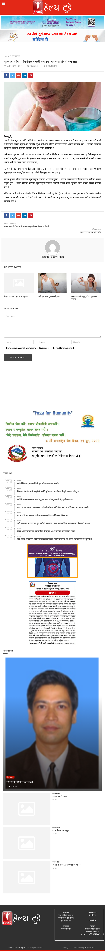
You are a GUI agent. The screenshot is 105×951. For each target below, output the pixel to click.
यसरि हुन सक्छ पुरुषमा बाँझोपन (49, 296)
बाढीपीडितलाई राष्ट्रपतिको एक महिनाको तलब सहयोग (38, 483)
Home (6, 56)
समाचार (19, 480)
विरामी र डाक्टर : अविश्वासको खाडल (66, 864)
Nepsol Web (90, 947)
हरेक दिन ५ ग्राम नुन (60, 830)
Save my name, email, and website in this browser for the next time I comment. (40, 348)
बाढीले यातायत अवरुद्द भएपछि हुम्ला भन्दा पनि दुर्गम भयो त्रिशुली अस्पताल (45, 499)
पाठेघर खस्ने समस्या (60, 796)
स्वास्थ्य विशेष (55, 862)
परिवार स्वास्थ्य (56, 793)
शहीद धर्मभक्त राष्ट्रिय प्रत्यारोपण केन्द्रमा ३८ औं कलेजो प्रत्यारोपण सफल (46, 531)
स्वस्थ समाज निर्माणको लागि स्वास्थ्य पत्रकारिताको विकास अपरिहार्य (26, 226)
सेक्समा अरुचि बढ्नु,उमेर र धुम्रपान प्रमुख (84, 297)
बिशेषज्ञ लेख (10, 777)
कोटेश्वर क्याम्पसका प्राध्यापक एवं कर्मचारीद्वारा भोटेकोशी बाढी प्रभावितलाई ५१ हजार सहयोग (53, 507)
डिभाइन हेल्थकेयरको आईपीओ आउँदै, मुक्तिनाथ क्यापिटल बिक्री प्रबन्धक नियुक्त (48, 491)
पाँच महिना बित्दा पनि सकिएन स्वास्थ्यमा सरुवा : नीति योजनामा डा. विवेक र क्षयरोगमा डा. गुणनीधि (54, 538)
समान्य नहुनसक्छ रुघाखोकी (19, 782)
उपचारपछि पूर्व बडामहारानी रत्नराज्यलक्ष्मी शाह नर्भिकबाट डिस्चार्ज (42, 515)
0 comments (51, 66)
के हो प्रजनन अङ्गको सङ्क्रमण (16, 296)
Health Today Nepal (52, 256)
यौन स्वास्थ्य (16, 56)
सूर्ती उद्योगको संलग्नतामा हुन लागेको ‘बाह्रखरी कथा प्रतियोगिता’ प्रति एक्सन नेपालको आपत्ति (53, 523)
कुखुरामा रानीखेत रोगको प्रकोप (90, 232)
